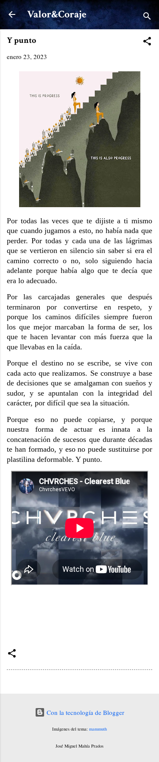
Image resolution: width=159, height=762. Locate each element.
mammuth (98, 729)
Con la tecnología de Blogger (84, 712)
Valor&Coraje (56, 14)
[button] (147, 42)
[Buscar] (147, 17)
